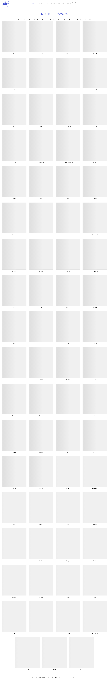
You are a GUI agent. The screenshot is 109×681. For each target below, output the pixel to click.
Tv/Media (42, 3)
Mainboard (73, 678)
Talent (34, 3)
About (62, 3)
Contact (68, 3)
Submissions (56, 3)
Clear (89, 19)
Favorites (49, 3)
